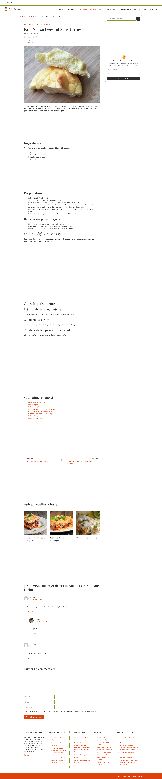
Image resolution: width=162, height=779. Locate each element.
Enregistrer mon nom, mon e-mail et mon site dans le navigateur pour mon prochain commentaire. (61, 711)
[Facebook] (4, 3)
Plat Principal (44, 24)
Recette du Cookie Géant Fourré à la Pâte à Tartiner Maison (128, 740)
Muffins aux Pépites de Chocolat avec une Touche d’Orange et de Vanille (128, 755)
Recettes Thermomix (67, 9)
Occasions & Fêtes (128, 9)
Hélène (28, 40)
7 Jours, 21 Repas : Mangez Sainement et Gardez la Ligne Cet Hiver (82, 740)
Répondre (30, 611)
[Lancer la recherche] (138, 19)
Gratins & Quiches (32, 16)
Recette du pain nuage (36, 402)
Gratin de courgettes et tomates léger (42, 409)
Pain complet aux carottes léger (39, 418)
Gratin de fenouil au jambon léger (40, 411)
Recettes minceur (146, 9)
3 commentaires (28, 42)
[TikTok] (12, 3)
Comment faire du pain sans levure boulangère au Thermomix (59, 760)
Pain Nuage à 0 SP (35, 405)
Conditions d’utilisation (39, 776)
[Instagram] (8, 3)
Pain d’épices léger (35, 407)
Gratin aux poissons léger (87, 537)
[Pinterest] (32, 755)
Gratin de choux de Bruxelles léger (40, 414)
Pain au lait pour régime (37, 416)
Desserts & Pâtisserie (107, 9)
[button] (156, 9)
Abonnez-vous (123, 78)
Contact (23, 776)
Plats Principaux (87, 9)
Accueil (22, 16)
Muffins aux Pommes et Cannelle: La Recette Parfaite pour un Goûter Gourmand (129, 747)
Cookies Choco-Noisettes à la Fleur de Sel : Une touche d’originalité (129, 762)
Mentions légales (59, 776)
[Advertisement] (62, 127)
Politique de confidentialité (80, 776)
